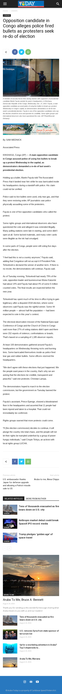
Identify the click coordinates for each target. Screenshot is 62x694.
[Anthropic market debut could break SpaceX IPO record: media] (10, 524)
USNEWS (14, 11)
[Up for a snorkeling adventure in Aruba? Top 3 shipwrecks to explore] (10, 648)
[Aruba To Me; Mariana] (10, 662)
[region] (31, 129)
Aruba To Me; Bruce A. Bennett (23, 599)
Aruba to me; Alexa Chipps (46, 479)
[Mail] (31, 681)
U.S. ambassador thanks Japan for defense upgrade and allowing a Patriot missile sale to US (16, 484)
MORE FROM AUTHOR (36, 499)
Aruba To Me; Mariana (30, 659)
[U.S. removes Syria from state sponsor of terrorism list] (10, 634)
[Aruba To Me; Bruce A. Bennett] (31, 575)
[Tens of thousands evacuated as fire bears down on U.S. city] (10, 510)
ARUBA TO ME (9, 595)
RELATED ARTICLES (14, 499)
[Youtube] (37, 681)
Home (5, 11)
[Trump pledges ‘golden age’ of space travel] (10, 538)
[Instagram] (24, 681)
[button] (31, 129)
